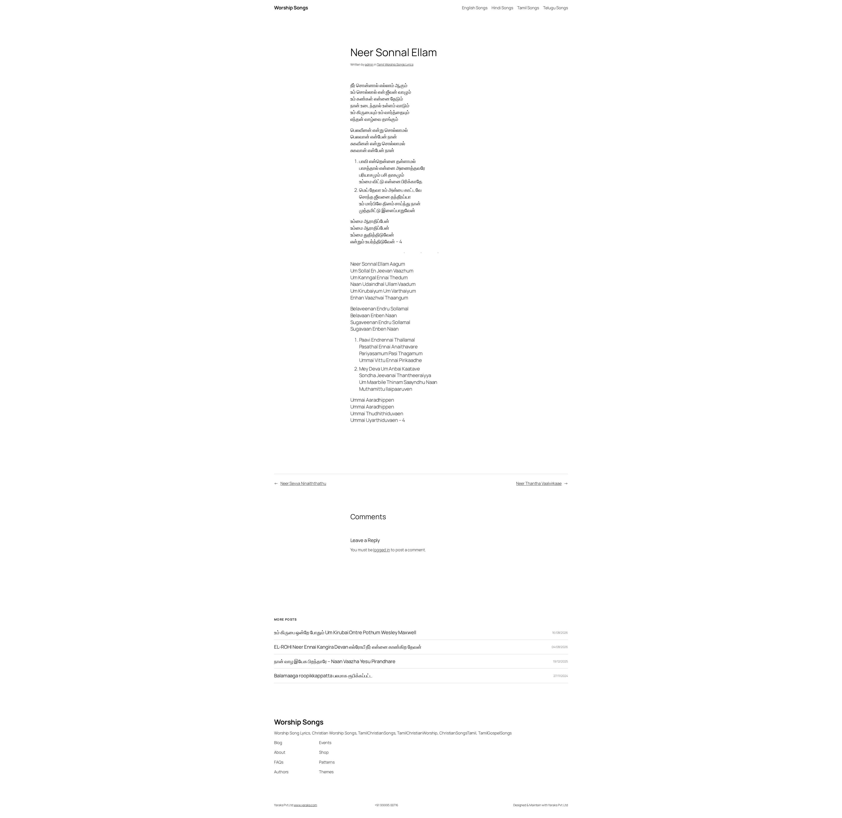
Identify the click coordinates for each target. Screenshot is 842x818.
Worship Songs (291, 7)
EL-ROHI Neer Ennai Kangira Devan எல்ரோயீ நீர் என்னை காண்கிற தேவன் (347, 647)
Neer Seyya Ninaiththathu (303, 483)
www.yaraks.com (305, 805)
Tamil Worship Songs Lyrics (395, 64)
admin (369, 64)
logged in (381, 549)
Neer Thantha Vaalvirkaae (539, 483)
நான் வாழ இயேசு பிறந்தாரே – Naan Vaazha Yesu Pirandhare (334, 661)
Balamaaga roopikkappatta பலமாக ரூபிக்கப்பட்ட (323, 675)
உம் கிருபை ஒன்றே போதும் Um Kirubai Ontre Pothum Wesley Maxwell (345, 632)
